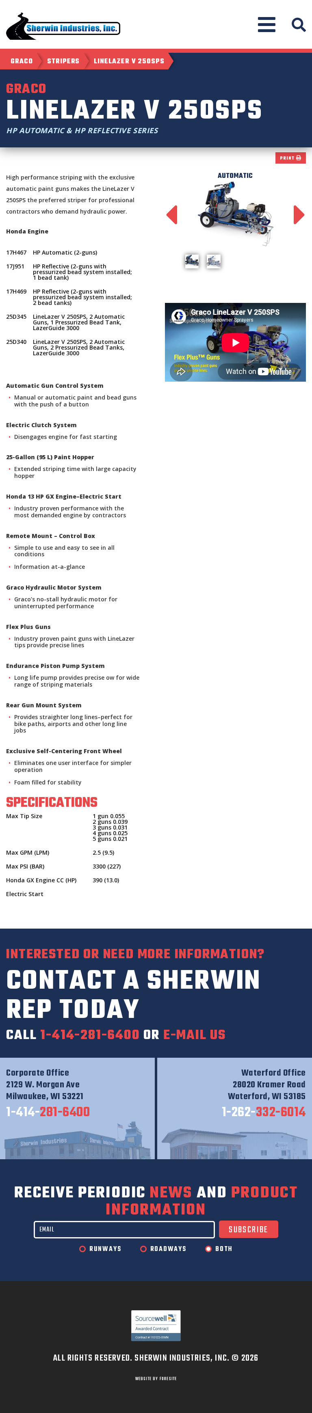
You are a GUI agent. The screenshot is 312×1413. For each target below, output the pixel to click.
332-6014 (264, 1113)
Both (224, 1249)
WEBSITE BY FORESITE (156, 1379)
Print (288, 158)
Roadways (168, 1249)
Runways (105, 1249)
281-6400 (48, 1113)
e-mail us (194, 1035)
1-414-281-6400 (90, 1035)
